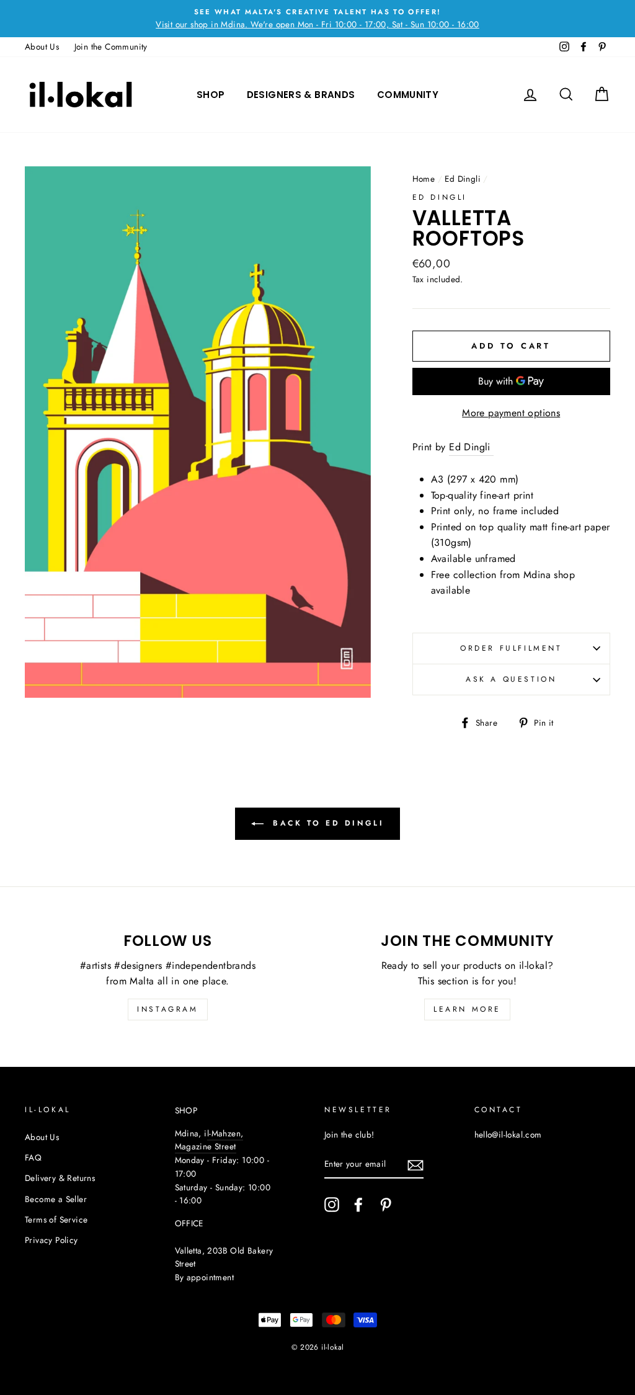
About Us (42, 46)
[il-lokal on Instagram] (331, 1204)
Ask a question (511, 679)
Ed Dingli (463, 178)
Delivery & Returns (60, 1178)
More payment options (511, 413)
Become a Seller (56, 1199)
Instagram (167, 1009)
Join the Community (111, 46)
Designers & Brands (301, 94)
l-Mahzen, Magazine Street (209, 1140)
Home (423, 178)
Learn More (467, 1009)
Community (407, 94)
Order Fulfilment (511, 648)
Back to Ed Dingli (326, 823)
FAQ (33, 1157)
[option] (317, 18)
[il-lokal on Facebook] (358, 1204)
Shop (211, 94)
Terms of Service (56, 1219)
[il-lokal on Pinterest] (385, 1204)
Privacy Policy (51, 1240)
